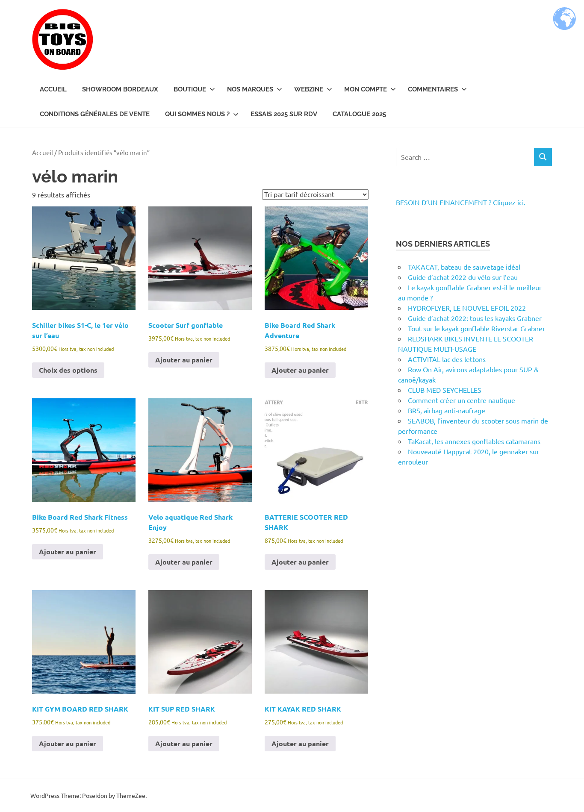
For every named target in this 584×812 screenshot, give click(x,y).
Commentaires (433, 89)
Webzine (308, 89)
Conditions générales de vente (95, 114)
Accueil (53, 89)
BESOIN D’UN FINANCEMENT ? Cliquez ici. (460, 202)
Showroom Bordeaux (120, 89)
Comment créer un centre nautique (461, 400)
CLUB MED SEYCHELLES (444, 389)
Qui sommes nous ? (197, 114)
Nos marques (250, 89)
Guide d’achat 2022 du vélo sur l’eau (463, 277)
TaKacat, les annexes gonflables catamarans (474, 441)
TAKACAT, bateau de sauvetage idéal (464, 266)
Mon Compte (365, 89)
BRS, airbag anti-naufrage (446, 410)
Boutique (190, 89)
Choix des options (68, 369)
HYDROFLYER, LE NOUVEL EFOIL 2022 (467, 307)
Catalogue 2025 (359, 114)
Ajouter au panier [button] (183, 359)
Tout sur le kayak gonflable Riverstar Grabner (476, 328)
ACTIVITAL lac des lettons (447, 359)
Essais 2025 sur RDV (284, 114)
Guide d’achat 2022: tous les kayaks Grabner (475, 318)
